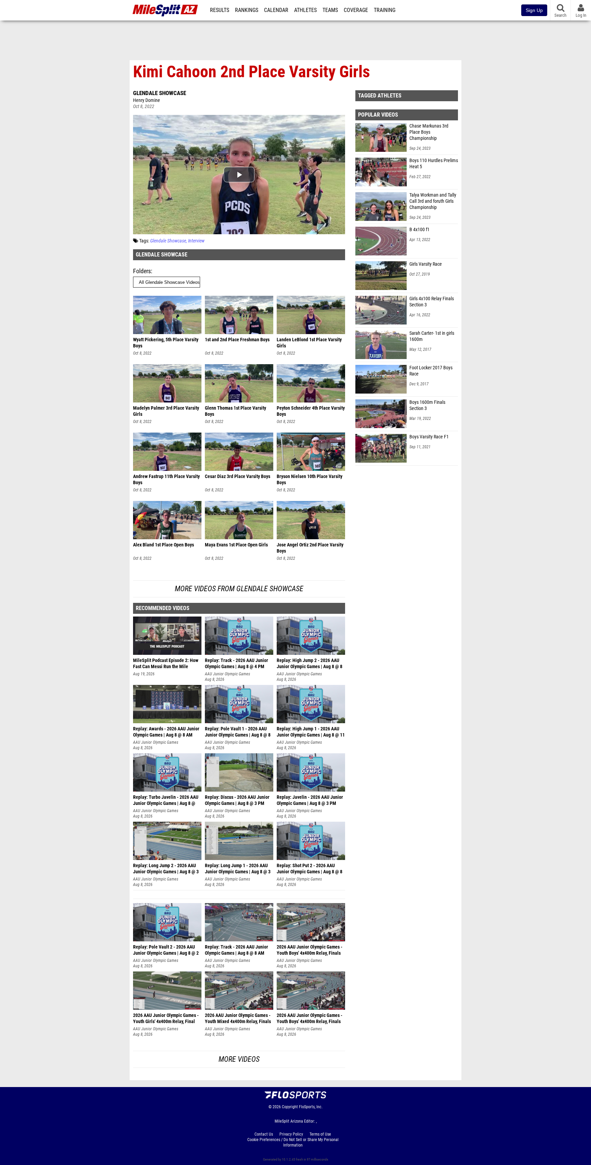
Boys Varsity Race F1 (429, 437)
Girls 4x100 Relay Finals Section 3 (431, 302)
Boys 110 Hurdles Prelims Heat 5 (433, 164)
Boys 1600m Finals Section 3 (427, 405)
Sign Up (534, 10)
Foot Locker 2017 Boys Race (430, 371)
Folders (142, 271)
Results (219, 10)
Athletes (305, 10)
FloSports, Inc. (311, 1106)
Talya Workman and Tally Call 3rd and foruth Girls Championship (432, 201)
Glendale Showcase (159, 93)
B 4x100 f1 (419, 230)
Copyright (290, 1106)
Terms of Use (320, 1134)
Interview (196, 241)
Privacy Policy (291, 1134)
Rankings (246, 10)
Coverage (356, 10)
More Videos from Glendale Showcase (239, 588)
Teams (330, 10)
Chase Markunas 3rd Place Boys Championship (428, 132)
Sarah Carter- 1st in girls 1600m (431, 336)
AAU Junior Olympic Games (227, 674)
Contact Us (263, 1134)
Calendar (276, 10)
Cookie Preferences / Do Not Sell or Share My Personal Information (293, 1142)
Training (384, 10)
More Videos (239, 1059)
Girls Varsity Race (425, 264)
